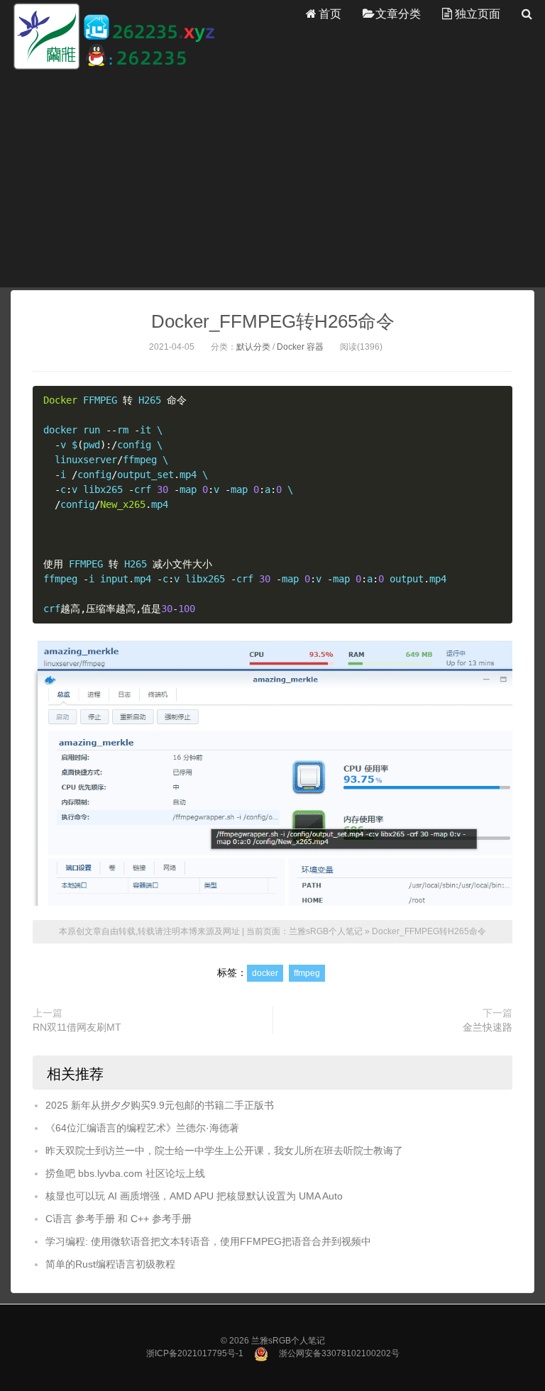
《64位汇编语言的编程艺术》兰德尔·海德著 (142, 1128)
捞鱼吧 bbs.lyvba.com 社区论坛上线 (125, 1173)
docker (265, 973)
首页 (330, 14)
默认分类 (253, 347)
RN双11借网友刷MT (77, 1027)
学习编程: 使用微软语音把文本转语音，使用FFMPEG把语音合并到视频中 (208, 1241)
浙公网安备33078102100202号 (339, 1353)
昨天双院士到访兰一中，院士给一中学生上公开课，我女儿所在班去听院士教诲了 (224, 1150)
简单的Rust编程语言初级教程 (110, 1264)
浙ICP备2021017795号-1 (194, 1353)
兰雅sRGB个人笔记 (326, 931)
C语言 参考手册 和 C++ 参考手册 (118, 1218)
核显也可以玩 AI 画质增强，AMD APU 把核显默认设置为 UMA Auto (194, 1196)
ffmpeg (307, 973)
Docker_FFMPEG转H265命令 (273, 321)
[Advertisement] (272, 178)
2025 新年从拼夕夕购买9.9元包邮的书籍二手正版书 (159, 1105)
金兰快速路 (487, 1027)
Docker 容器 (300, 347)
